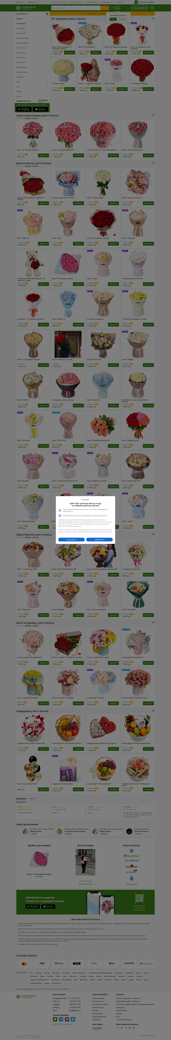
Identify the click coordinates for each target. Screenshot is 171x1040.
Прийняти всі (99, 540)
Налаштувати (71, 540)
